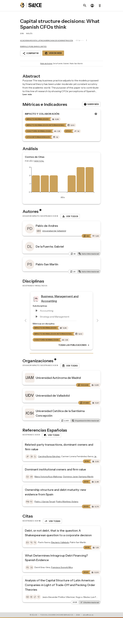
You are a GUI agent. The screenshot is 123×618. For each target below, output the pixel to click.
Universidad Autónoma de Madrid (58, 378)
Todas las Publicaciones (74, 345)
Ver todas (70, 366)
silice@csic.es (88, 615)
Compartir (31, 53)
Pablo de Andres (46, 63)
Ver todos (70, 216)
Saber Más (91, 104)
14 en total (39, 161)
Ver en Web (53, 53)
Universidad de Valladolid (53, 395)
